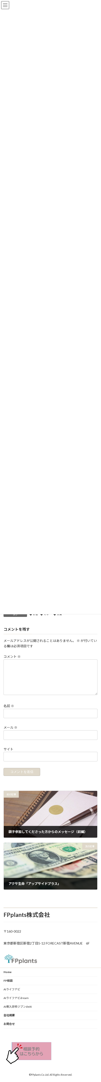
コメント (12, 657)
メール (10, 728)
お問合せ (9, 1024)
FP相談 (8, 980)
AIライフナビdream (16, 998)
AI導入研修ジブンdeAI (18, 1006)
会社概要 (9, 1015)
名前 (9, 706)
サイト (8, 749)
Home (8, 972)
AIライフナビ (12, 989)
